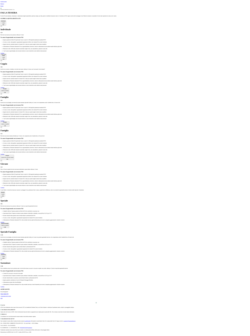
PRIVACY (8, 334)
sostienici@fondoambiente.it (69, 321)
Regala (2, 6)
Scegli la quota (4, 1)
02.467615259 (27, 321)
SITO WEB (3, 334)
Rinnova (2, 3)
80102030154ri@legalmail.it (26, 327)
